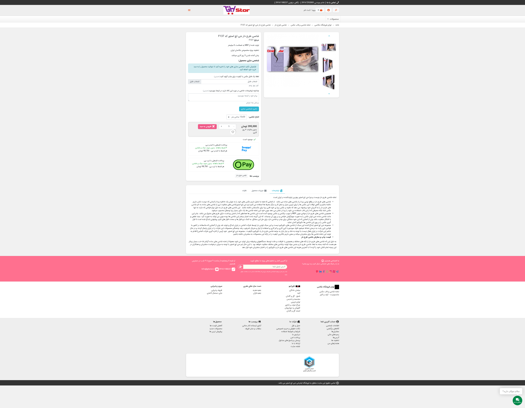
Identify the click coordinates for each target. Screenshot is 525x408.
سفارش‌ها (335, 331)
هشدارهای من (333, 343)
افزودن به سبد (207, 126)
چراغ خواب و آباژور (292, 305)
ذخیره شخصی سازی (249, 109)
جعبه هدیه (257, 290)
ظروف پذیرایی (216, 290)
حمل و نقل (296, 325)
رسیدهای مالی (333, 334)
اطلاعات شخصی (332, 325)
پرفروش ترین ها (215, 331)
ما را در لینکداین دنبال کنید (320, 271)
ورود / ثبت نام (309, 10)
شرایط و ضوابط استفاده (290, 331)
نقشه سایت (295, 346)
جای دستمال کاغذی (214, 293)
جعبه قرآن (257, 293)
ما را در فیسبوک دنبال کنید (323, 271)
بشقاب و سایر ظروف (253, 328)
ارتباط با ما (296, 343)
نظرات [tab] (244, 190)
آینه (298, 293)
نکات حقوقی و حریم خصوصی (288, 328)
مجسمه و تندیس (293, 299)
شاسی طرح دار (241, 175)
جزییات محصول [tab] (259, 190)
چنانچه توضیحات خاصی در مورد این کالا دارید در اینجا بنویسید (231, 90)
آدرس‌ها (336, 337)
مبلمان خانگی (294, 290)
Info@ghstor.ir (210, 269)
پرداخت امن (295, 337)
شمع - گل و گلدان (293, 296)
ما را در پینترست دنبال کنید (317, 271)
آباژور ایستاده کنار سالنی (251, 325)
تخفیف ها (335, 340)
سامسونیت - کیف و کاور (329, 294)
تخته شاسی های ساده (218, 241)
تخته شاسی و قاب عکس (329, 291)
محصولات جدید (215, 328)
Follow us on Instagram (330, 271)
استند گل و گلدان (293, 311)
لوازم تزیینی (295, 302)
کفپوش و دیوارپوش (292, 308)
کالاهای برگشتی (333, 328)
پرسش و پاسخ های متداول (289, 340)
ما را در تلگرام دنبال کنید (337, 271)
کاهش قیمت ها (216, 325)
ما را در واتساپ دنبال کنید (327, 271)
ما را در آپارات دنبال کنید (334, 271)
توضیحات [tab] (277, 190)
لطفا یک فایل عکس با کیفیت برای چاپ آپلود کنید (236, 76)
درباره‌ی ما (296, 334)
